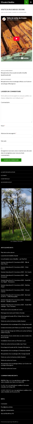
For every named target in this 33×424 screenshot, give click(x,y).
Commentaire (5, 102)
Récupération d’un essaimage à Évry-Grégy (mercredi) (16, 324)
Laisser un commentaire (19, 12)
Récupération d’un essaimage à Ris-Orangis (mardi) (15, 354)
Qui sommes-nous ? (6, 182)
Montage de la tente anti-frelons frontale (12, 313)
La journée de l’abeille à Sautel (9, 255)
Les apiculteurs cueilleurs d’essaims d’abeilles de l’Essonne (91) (16, 391)
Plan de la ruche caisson (7, 252)
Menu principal (31, 2)
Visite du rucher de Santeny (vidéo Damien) (13, 321)
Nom (3, 126)
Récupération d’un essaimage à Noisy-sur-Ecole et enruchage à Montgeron (16, 81)
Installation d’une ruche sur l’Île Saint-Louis (13, 340)
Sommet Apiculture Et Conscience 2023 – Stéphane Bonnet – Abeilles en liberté (16, 300)
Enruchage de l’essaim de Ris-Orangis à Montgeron (15, 347)
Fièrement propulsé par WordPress (9, 421)
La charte (4, 175)
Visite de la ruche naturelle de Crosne (11, 309)
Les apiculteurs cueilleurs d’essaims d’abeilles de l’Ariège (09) (15, 386)
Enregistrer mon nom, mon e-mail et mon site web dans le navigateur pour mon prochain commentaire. (16, 153)
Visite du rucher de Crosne (8, 360)
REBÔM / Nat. (5, 380)
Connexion (4, 403)
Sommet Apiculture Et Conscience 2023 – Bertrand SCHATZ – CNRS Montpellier (15, 295)
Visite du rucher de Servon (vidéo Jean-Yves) (13, 344)
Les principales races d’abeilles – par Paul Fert (14, 259)
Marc (10, 12)
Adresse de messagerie (8, 133)
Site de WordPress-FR (7, 413)
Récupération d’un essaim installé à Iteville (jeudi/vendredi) (14, 73)
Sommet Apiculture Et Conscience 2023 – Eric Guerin (16, 272)
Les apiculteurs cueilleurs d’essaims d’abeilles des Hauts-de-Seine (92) (15, 381)
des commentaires (7, 410)
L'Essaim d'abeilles (7, 2)
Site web (3, 141)
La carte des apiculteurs (8, 172)
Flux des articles (7, 407)
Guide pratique (5, 178)
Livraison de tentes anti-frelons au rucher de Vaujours (16, 327)
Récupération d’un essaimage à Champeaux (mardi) (15, 350)
